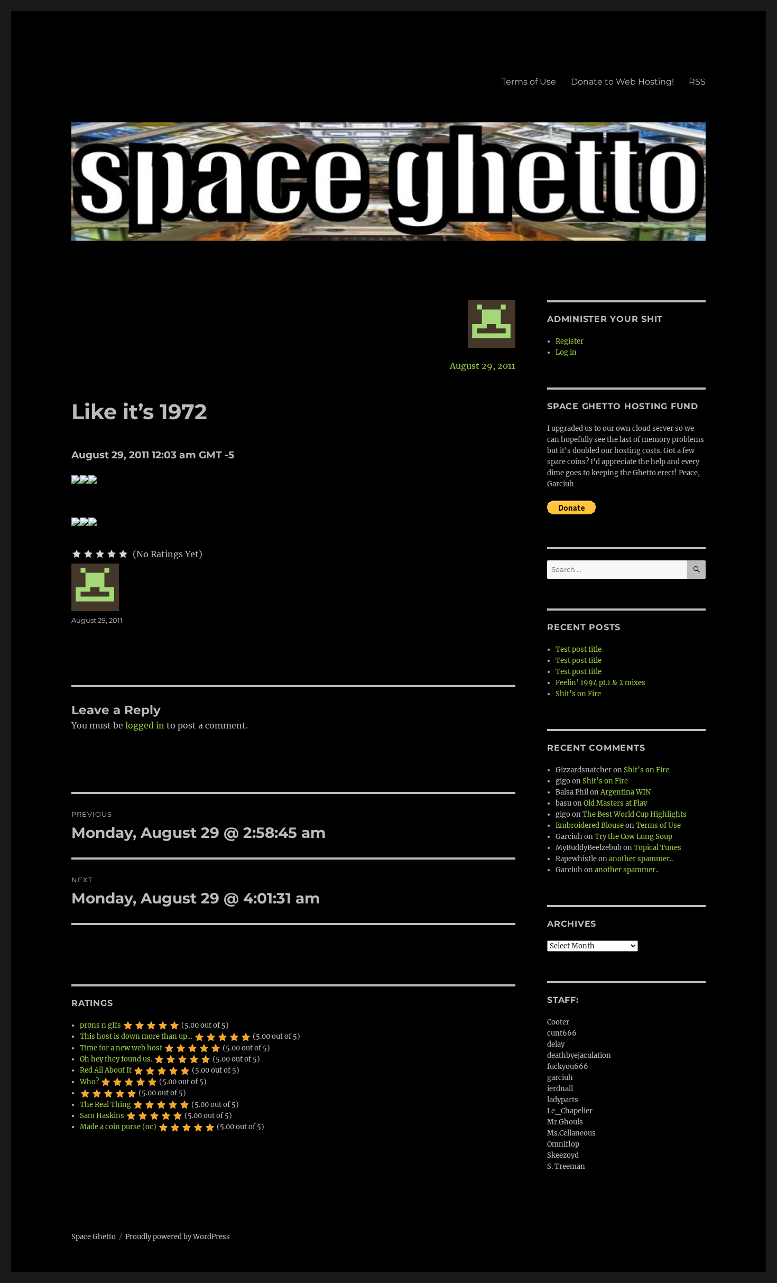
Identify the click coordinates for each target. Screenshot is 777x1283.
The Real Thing (105, 1104)
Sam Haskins (102, 1115)
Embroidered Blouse (590, 825)
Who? (89, 1081)
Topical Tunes (657, 847)
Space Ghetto (93, 1236)
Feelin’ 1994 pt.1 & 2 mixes (600, 682)
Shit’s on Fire (578, 693)
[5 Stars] (123, 554)
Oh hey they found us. (116, 1059)
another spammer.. (641, 858)
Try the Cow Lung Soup (633, 836)
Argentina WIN (625, 792)
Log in (566, 352)
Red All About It (106, 1070)
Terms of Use (529, 82)
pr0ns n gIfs (100, 1025)
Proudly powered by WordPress (177, 1236)
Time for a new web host (121, 1048)
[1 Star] (76, 554)
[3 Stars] (100, 554)
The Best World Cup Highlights (634, 814)
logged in (144, 725)
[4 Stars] (111, 554)
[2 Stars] (88, 554)
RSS (697, 82)
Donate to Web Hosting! (622, 82)
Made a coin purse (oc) (118, 1126)
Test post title (579, 649)
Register (570, 341)
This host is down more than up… (136, 1036)
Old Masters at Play (615, 803)
